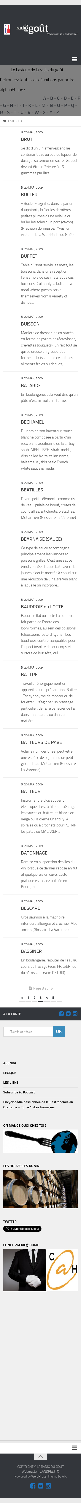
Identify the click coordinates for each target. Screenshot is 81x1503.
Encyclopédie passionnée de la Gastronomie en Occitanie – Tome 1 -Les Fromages (38, 1104)
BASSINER (31, 951)
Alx (64, 1476)
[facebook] (61, 1013)
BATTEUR (31, 791)
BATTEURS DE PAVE (41, 742)
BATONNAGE (34, 853)
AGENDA (9, 1063)
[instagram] (75, 1013)
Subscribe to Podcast (19, 1092)
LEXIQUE (9, 1073)
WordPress (38, 1476)
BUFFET (29, 256)
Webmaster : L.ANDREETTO (40, 1471)
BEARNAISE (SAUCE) (41, 539)
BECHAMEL (32, 422)
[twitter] (68, 1013)
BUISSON (30, 324)
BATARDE (31, 385)
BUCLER (29, 194)
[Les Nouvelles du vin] (40, 1207)
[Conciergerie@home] (40, 1290)
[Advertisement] (35, 1367)
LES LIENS (11, 1082)
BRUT (27, 139)
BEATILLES (32, 490)
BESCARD (31, 908)
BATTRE (29, 674)
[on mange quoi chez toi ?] (40, 1151)
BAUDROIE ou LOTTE (42, 607)
